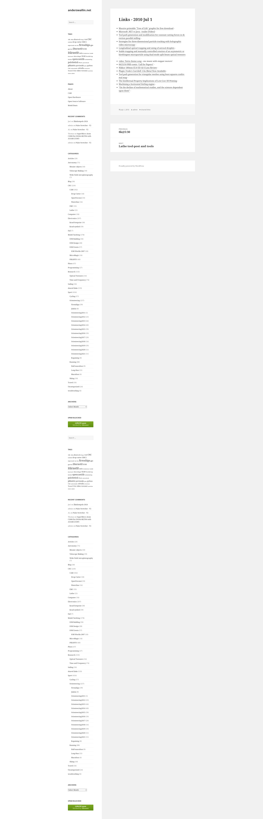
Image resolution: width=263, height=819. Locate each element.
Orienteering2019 (78, 345)
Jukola (73, 309)
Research (71, 272)
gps (91, 45)
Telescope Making (77, 171)
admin (135, 110)
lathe (81, 53)
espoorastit (71, 45)
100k (72, 39)
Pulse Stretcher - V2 (83, 125)
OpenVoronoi (76, 198)
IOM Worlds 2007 (78, 251)
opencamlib (78, 59)
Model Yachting (74, 235)
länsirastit (70, 56)
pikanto (71, 65)
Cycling (72, 296)
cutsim (70, 42)
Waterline (75, 202)
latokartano (86, 53)
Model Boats (72, 105)
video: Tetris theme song (130, 61)
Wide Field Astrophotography (81, 175)
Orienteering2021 (78, 354)
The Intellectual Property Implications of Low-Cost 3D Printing (148, 80)
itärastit (73, 53)
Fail (69, 231)
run (69, 68)
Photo (80, 62)
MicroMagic (77, 56)
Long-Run (75, 370)
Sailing (70, 284)
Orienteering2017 (78, 337)
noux (70, 59)
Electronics (72, 218)
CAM (85, 39)
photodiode (86, 62)
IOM (85, 49)
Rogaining (75, 358)
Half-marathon (77, 366)
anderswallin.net (79, 10)
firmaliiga (84, 45)
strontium (87, 68)
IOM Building (75, 239)
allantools (77, 39)
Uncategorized (73, 386)
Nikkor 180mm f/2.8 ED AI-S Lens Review (138, 67)
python (90, 65)
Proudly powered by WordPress (131, 166)
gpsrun (70, 49)
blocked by (81, 424)
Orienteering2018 (78, 341)
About (70, 89)
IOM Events (74, 247)
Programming (73, 268)
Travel (70, 71)
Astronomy (72, 162)
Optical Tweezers (76, 276)
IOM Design (74, 243)
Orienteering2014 (78, 325)
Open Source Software (77, 101)
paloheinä (73, 62)
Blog (82, 39)
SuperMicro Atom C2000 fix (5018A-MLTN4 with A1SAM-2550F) (79, 136)
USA (74, 71)
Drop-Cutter (76, 194)
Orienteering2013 (78, 321)
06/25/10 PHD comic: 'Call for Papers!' (136, 64)
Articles (71, 158)
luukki (91, 53)
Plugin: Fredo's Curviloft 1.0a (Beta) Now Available (142, 71)
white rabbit (71, 73)
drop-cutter (77, 42)
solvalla (81, 68)
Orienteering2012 (78, 317)
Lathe (72, 210)
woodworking (73, 391)
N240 (84, 56)
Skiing (72, 378)
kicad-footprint (75, 222)
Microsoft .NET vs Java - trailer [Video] (137, 31)
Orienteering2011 (78, 313)
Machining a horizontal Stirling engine (137, 84)
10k (69, 39)
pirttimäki (80, 65)
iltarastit (78, 48)
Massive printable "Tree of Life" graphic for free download (146, 28)
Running (73, 362)
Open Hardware (74, 97)
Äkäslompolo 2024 (81, 121)
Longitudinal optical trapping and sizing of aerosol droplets (146, 48)
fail (75, 45)
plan (85, 65)
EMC (71, 206)
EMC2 (84, 42)
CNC (90, 39)
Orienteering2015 (78, 329)
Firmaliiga (75, 304)
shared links (72, 288)
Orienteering (75, 300)
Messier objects (76, 167)
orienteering (88, 59)
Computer (72, 214)
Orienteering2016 (78, 333)
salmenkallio (74, 68)
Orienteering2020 (78, 350)
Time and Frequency (78, 280)
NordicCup (89, 56)
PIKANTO (73, 259)
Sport (70, 292)
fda (78, 45)
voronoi (84, 71)
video (79, 70)
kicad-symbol (75, 226)
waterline (90, 71)
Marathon (75, 374)
